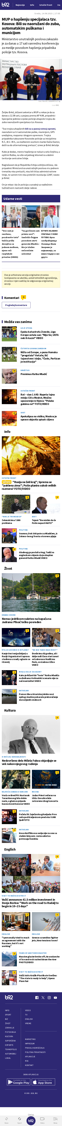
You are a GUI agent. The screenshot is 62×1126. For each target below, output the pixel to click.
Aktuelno (24, 690)
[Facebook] (36, 997)
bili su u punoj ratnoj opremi (40, 128)
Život (8, 1023)
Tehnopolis (11, 1049)
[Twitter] (43, 997)
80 (14, 349)
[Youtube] (55, 997)
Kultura (9, 1036)
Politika (23, 530)
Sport (8, 1014)
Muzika (35, 792)
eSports (9, 1045)
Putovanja (10, 1032)
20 (14, 413)
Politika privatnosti (35, 1052)
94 (14, 371)
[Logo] (5, 5)
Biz (6, 1019)
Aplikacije (30, 1056)
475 (14, 328)
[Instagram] (49, 997)
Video (28, 1010)
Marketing (30, 1039)
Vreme (28, 1023)
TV (26, 1014)
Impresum (29, 1043)
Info (7, 1010)
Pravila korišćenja (34, 1048)
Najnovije (20, 5)
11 (57, 439)
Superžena (10, 1040)
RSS (26, 1061)
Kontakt (29, 1065)
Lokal (8, 1058)
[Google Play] (18, 1082)
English (6, 934)
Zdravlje (9, 1027)
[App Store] (43, 1082)
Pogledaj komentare (16, 305)
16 (14, 391)
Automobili (10, 1053)
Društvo (25, 370)
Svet (23, 412)
